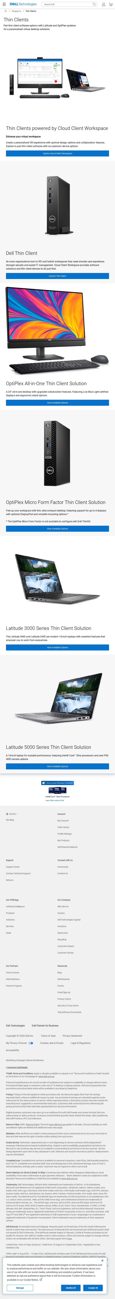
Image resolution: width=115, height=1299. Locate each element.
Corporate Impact (66, 946)
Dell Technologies (15, 1025)
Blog (60, 972)
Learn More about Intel (55, 800)
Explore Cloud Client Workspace (57, 153)
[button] (103, 4)
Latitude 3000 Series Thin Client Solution (48, 628)
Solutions (10, 920)
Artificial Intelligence (15, 906)
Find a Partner (12, 972)
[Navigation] (4, 4)
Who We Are (63, 906)
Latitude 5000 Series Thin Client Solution (48, 747)
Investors (62, 926)
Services (10, 926)
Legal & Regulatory (81, 1043)
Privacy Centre (64, 999)
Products (10, 913)
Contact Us (63, 873)
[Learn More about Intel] (57, 789)
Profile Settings (65, 834)
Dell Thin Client (21, 253)
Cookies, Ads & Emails (51, 1043)
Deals (8, 933)
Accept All (93, 1288)
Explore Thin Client (57, 276)
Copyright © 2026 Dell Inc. (20, 1035)
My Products (63, 840)
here (70, 1238)
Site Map (10, 820)
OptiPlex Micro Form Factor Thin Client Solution (56, 502)
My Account (63, 820)
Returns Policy (32, 1124)
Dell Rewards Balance (67, 847)
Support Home (12, 867)
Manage (20, 1288)
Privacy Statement (72, 1035)
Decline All (71, 1288)
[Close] (102, 1260)
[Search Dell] (94, 4)
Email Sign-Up (64, 992)
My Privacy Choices (16, 1043)
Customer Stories (66, 953)
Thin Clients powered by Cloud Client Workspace (57, 128)
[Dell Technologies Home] (23, 4)
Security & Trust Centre (68, 1005)
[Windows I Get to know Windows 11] (57, 783)
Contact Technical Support (18, 873)
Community (63, 867)
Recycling (62, 939)
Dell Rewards (63, 979)
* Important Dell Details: (17, 1067)
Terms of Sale (48, 1035)
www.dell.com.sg (46, 1076)
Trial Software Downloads (69, 1012)
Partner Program (14, 986)
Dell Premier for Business (45, 1025)
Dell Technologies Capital (69, 920)
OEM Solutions (13, 979)
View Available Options (57, 403)
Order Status (63, 827)
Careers (61, 913)
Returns (9, 880)
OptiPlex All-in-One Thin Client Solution (46, 383)
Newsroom (63, 933)
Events (61, 986)
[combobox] (69, 4)
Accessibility (12, 1050)
